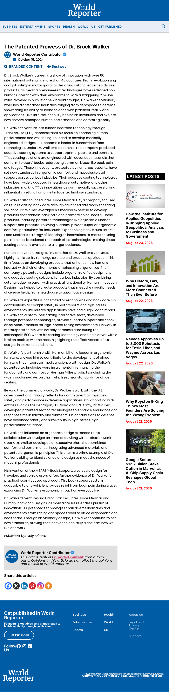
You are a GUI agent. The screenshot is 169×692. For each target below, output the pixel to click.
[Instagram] (40, 585)
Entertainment (32, 26)
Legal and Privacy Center (136, 625)
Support (135, 636)
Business (9, 26)
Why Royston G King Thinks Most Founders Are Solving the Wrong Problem (145, 408)
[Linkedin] (24, 585)
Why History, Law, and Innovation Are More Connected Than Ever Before (143, 288)
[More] (48, 585)
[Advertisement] (145, 107)
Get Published (110, 26)
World (83, 26)
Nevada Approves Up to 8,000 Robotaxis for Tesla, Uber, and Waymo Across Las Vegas (145, 348)
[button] (163, 26)
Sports (54, 26)
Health (69, 26)
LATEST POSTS (143, 176)
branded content (68, 557)
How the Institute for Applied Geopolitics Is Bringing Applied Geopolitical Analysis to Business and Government (145, 225)
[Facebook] (8, 585)
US (93, 26)
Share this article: (20, 575)
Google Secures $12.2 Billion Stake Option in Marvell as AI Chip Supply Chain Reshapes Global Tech (144, 470)
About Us (136, 614)
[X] (16, 585)
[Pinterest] (32, 585)
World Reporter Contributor (38, 54)
